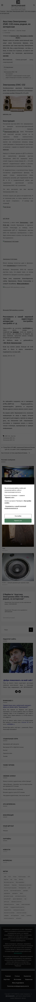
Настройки (18, 516)
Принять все (18, 521)
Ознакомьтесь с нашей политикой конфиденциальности (15, 507)
